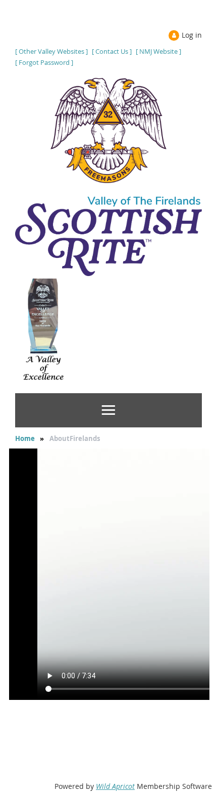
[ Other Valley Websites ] (51, 51)
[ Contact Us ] (112, 51)
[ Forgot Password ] (44, 62)
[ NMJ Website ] (158, 51)
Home (25, 438)
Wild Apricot (115, 786)
